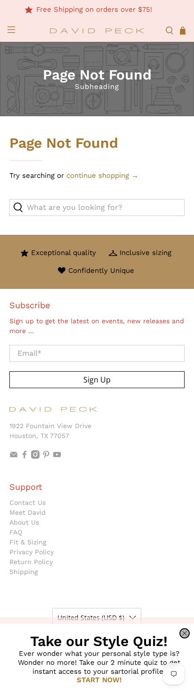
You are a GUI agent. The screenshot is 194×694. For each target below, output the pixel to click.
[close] (184, 633)
